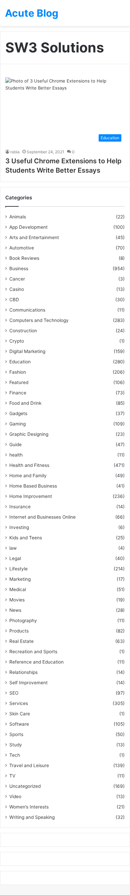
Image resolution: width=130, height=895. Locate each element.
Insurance (20, 506)
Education (20, 361)
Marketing (20, 579)
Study (15, 744)
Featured (18, 382)
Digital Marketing (27, 351)
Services (18, 703)
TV (12, 775)
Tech (14, 755)
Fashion (17, 372)
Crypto (16, 341)
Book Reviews (24, 258)
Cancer (17, 279)
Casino (16, 289)
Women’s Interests (29, 807)
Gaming (17, 423)
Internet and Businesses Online (42, 517)
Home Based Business (33, 486)
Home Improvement (30, 496)
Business (18, 268)
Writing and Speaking (32, 817)
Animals (17, 216)
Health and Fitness (29, 465)
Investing (19, 527)
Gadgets (18, 413)
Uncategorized (25, 786)
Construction (23, 330)
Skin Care (19, 713)
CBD (14, 299)
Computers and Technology (39, 320)
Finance (17, 392)
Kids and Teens (25, 537)
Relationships (23, 672)
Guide (15, 444)
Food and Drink (25, 403)
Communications (27, 310)
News (15, 610)
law (13, 548)
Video (15, 796)
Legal (15, 558)
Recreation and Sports (33, 651)
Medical (17, 589)
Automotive (21, 247)
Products (19, 631)
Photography (23, 620)
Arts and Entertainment (34, 237)
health (16, 455)
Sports (16, 734)
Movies (17, 599)
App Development (28, 227)
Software (19, 724)
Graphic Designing (28, 434)
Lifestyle (18, 568)
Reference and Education (36, 662)
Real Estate (21, 641)
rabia (15, 151)
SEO (13, 693)
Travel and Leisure (29, 765)
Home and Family (28, 475)
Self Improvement (28, 682)
